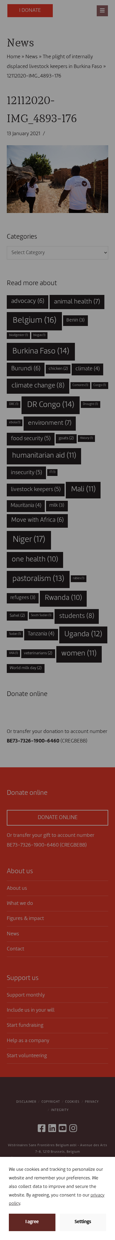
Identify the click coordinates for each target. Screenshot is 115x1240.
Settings (83, 1222)
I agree (32, 1222)
